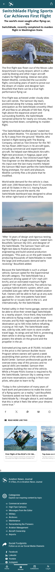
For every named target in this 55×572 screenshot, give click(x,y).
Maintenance (14, 520)
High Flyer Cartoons (17, 507)
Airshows (13, 517)
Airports (12, 534)
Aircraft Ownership (17, 531)
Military (12, 514)
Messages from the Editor (20, 510)
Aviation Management (18, 527)
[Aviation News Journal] (28, 4)
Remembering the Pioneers (21, 524)
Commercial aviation (18, 503)
